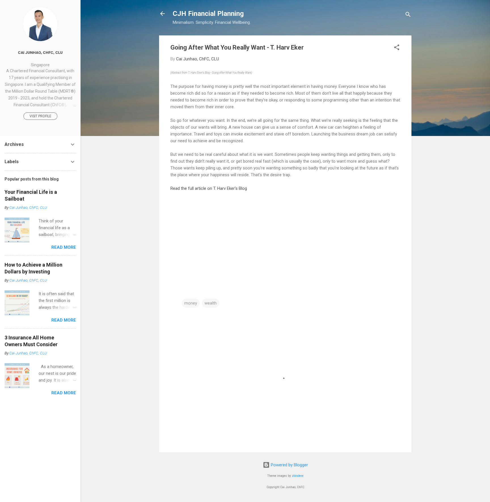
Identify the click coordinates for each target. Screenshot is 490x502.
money (190, 303)
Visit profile (40, 116)
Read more (63, 247)
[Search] (408, 15)
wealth (210, 303)
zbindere (297, 476)
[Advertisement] (218, 245)
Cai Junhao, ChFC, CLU (40, 52)
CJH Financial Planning (208, 14)
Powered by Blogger (289, 464)
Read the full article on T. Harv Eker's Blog (208, 188)
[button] (396, 48)
